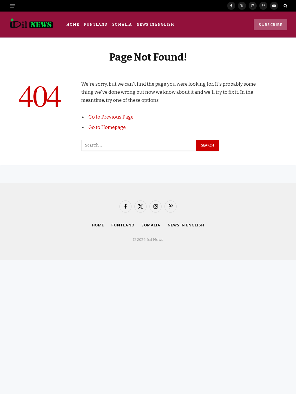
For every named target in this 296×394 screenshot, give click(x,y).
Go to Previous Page (111, 117)
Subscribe (270, 24)
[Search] (284, 6)
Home (72, 24)
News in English (155, 24)
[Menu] (12, 6)
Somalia (122, 24)
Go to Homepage (107, 127)
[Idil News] (31, 24)
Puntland (95, 24)
